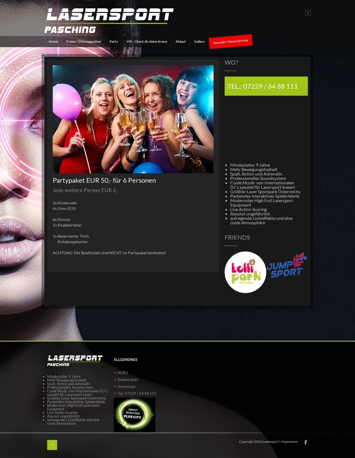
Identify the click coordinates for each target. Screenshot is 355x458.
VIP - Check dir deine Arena (146, 41)
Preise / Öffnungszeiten (83, 41)
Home (53, 41)
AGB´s (123, 372)
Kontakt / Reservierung (230, 41)
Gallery (199, 41)
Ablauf (181, 41)
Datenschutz (128, 379)
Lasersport (270, 441)
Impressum (127, 386)
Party (114, 41)
